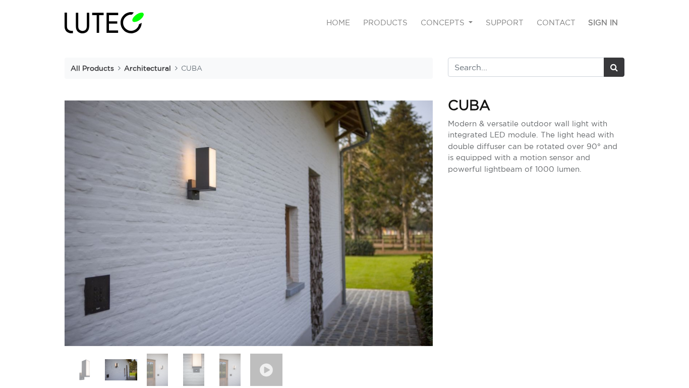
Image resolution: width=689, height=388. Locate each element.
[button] (92, 223)
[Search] (614, 67)
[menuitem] (338, 23)
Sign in (603, 22)
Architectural (147, 68)
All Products (92, 68)
